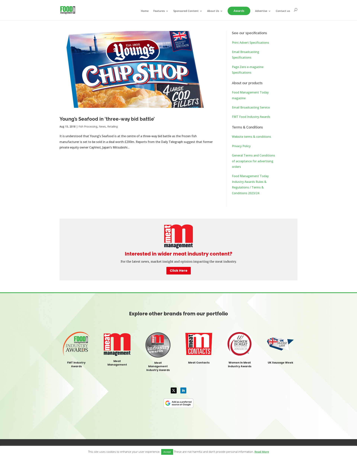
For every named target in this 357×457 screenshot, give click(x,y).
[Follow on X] (174, 390)
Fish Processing (87, 126)
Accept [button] (167, 451)
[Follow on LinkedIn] (183, 390)
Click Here (178, 270)
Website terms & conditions (251, 137)
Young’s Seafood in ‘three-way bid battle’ (107, 119)
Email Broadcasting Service (251, 107)
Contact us (283, 11)
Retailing (112, 126)
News (102, 126)
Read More (262, 451)
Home (145, 11)
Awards (239, 11)
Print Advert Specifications (250, 43)
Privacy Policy (241, 146)
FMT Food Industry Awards (251, 117)
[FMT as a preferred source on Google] (179, 402)
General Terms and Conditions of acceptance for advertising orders (253, 161)
